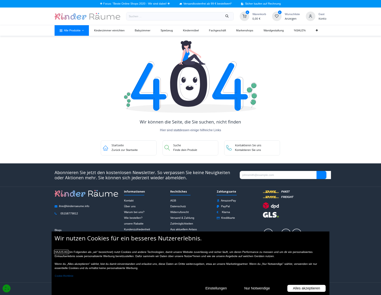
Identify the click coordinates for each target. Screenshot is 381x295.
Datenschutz (178, 206)
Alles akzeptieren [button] (306, 288)
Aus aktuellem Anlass (183, 229)
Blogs (58, 229)
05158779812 (69, 213)
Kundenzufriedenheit (137, 229)
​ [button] (321, 175)
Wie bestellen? (133, 217)
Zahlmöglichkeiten (181, 223)
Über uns (130, 206)
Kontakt (129, 200)
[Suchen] (227, 16)
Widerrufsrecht (179, 211)
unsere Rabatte (133, 223)
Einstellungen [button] (216, 288)
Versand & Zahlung (182, 217)
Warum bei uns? (134, 211)
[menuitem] (72, 30)
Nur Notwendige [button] (257, 288)
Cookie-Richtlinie (64, 276)
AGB (173, 200)
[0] (244, 16)
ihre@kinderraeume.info (74, 205)
